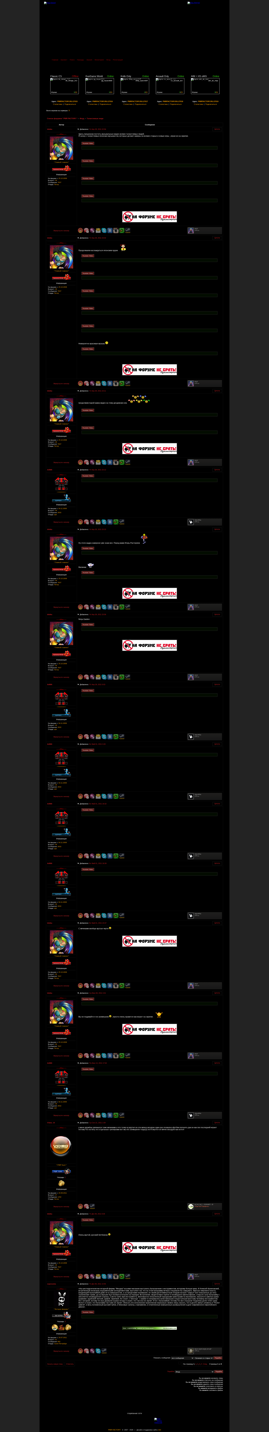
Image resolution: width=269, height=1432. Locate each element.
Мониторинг (99, 60)
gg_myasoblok (106, 81)
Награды (80, 60)
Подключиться (70, 104)
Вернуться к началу (61, 231)
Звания (89, 60)
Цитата (217, 129)
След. (205, 1364)
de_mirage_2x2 (71, 81)
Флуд (82, 118)
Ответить (70, 1364)
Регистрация (118, 60)
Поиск (72, 60)
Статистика (57, 104)
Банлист (64, 60)
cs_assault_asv (177, 81)
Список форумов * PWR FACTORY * (62, 118)
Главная (55, 60)
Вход (108, 60)
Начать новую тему (55, 1364)
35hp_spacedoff (141, 81)
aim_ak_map (213, 81)
